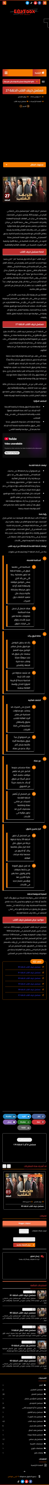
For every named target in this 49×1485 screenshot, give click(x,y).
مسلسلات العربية (36, 1443)
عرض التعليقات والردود (23, 1244)
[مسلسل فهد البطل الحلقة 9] (41, 1329)
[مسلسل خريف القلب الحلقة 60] (41, 1360)
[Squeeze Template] (39, 1476)
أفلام (41, 1385)
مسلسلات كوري (37, 1448)
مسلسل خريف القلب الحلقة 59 (29, 983)
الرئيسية (38, 72)
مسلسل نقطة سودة (35, 1434)
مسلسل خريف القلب (20, 101)
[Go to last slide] (9, 1166)
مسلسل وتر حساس (36, 1439)
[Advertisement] (24, 42)
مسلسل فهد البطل (36, 1430)
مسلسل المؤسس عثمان (34, 1398)
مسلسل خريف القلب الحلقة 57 (29, 995)
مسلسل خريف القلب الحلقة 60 (29, 978)
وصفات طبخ (38, 1452)
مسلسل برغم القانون (35, 1412)
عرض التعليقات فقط (23, 1239)
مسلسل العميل (37, 1394)
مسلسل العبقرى (36, 1389)
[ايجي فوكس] (24, 11)
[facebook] (39, 3)
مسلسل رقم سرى (36, 1425)
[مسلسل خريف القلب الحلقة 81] (41, 1294)
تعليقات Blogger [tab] (24, 1223)
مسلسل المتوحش (36, 1403)
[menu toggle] (44, 3)
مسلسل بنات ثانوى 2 (35, 1416)
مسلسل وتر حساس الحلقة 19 (23, 1345)
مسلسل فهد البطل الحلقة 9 (24, 1330)
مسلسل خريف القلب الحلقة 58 (29, 989)
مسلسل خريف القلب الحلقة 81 (29, 972)
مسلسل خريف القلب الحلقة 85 (29, 967)
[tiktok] (31, 3)
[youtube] (35, 3)
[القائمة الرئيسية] (6, 72)
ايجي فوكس (12, 1476)
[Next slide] (4, 1166)
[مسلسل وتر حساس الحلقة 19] (41, 1345)
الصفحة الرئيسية (36, 101)
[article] (24, 1142)
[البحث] (4, 3)
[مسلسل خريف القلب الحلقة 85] (41, 1312)
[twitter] (27, 3)
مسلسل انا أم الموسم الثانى (32, 1407)
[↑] (24, 1471)
